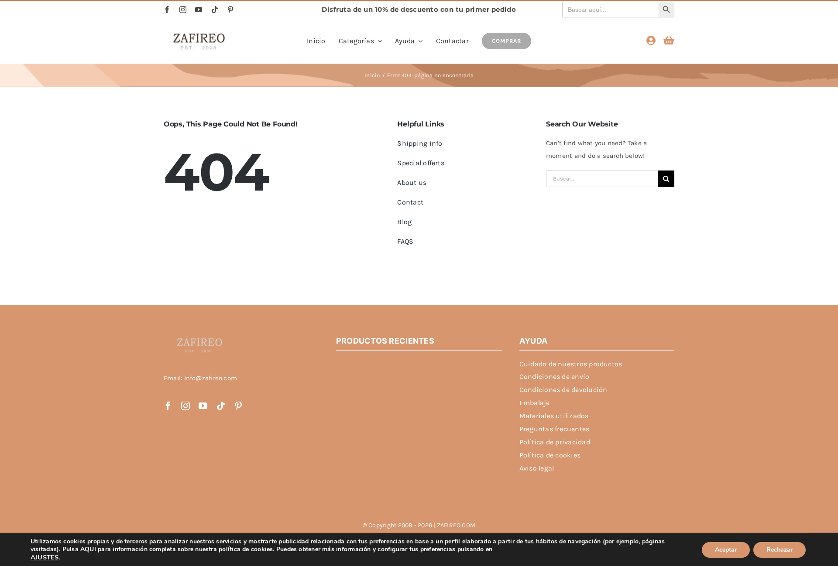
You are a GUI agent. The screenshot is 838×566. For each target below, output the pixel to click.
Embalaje (534, 403)
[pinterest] (230, 9)
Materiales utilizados (554, 416)
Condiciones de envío (554, 376)
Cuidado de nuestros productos (570, 364)
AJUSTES (45, 557)
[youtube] (198, 9)
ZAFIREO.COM (456, 525)
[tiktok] (214, 9)
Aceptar (726, 550)
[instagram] (182, 9)
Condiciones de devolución (563, 389)
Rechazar (779, 550)
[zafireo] (199, 35)
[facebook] (167, 9)
